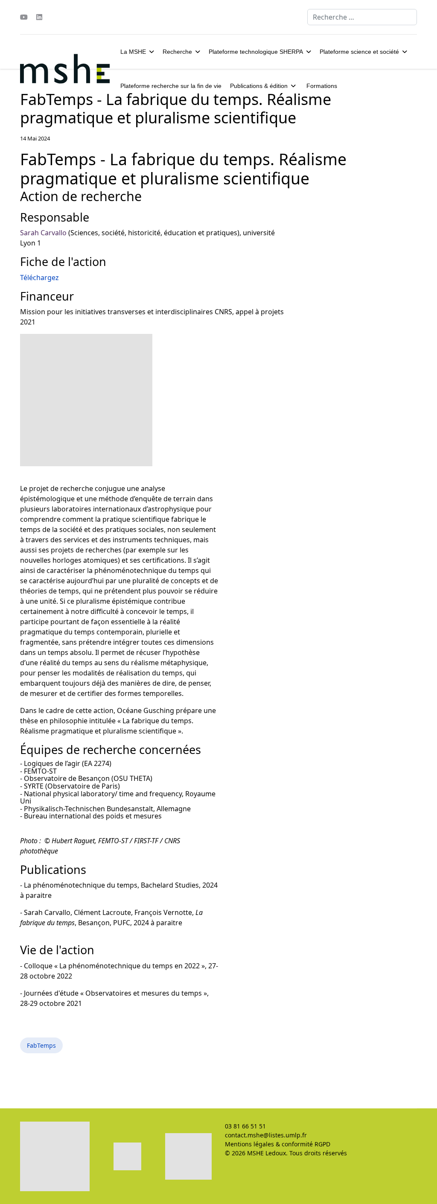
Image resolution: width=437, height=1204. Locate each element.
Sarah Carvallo (43, 232)
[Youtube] (24, 17)
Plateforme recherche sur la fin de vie (170, 85)
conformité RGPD (306, 1144)
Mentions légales (249, 1144)
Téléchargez (39, 277)
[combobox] (362, 17)
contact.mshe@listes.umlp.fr (266, 1135)
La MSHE (133, 51)
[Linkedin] (39, 17)
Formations (321, 85)
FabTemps (41, 1045)
